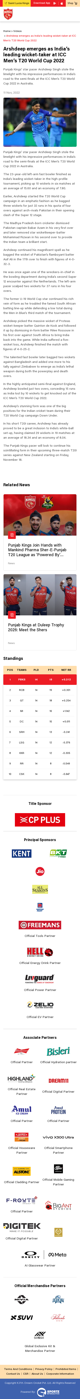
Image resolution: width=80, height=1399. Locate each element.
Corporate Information (60, 1374)
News (11, 563)
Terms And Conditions (18, 1369)
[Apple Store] (62, 3)
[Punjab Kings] (8, 14)
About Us (37, 1374)
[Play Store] (55, 3)
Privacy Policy (43, 1369)
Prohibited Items (66, 1369)
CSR (25, 1374)
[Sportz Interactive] (47, 1392)
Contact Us (13, 1374)
